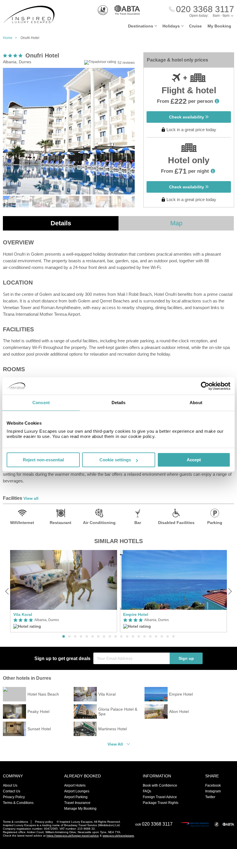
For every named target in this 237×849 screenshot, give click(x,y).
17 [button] (156, 637)
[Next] (229, 591)
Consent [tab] (41, 402)
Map (176, 223)
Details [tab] (119, 402)
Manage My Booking (80, 809)
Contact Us (11, 791)
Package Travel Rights (160, 803)
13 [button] (133, 637)
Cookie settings (115, 459)
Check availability (187, 117)
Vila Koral (22, 614)
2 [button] (69, 637)
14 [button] (139, 637)
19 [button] (168, 637)
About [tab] (196, 402)
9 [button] (110, 637)
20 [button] (173, 637)
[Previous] (7, 591)
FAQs (147, 791)
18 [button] (162, 637)
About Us (10, 785)
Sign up (186, 658)
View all (30, 498)
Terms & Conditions (18, 803)
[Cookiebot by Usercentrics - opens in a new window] (205, 386)
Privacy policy (44, 821)
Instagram (213, 791)
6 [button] (92, 637)
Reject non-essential (43, 459)
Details (61, 223)
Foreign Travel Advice (160, 797)
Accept (194, 459)
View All (115, 744)
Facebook (213, 785)
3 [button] (75, 637)
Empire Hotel (135, 614)
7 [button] (98, 637)
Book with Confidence (160, 785)
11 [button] (121, 637)
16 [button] (150, 637)
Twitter (210, 797)
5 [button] (87, 637)
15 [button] (144, 637)
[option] (63, 591)
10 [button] (115, 637)
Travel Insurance (77, 803)
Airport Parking (76, 797)
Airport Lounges (76, 791)
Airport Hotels (75, 785)
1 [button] (63, 637)
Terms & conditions (15, 821)
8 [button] (104, 637)
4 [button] (81, 637)
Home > (11, 38)
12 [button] (127, 637)
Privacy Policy (14, 797)
